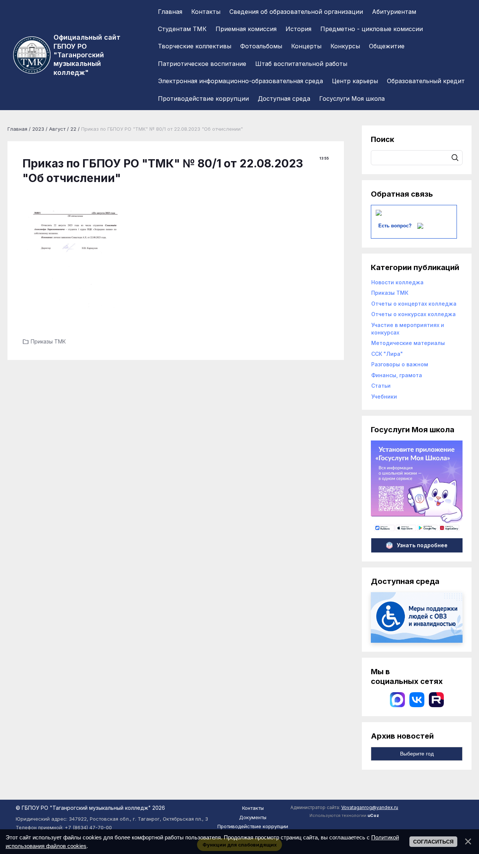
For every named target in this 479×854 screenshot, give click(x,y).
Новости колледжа (397, 282)
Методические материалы (408, 343)
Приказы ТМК (48, 341)
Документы (252, 817)
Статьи (381, 385)
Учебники (384, 396)
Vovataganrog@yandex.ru (369, 807)
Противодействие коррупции (252, 826)
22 (73, 129)
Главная (17, 129)
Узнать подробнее (422, 545)
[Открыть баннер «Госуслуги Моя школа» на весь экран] (417, 530)
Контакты (253, 808)
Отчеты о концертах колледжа (414, 303)
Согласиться (433, 842)
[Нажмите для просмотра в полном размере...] (71, 260)
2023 (38, 129)
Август (57, 129)
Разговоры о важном (399, 364)
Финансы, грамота (396, 375)
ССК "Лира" (387, 354)
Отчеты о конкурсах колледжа (413, 314)
